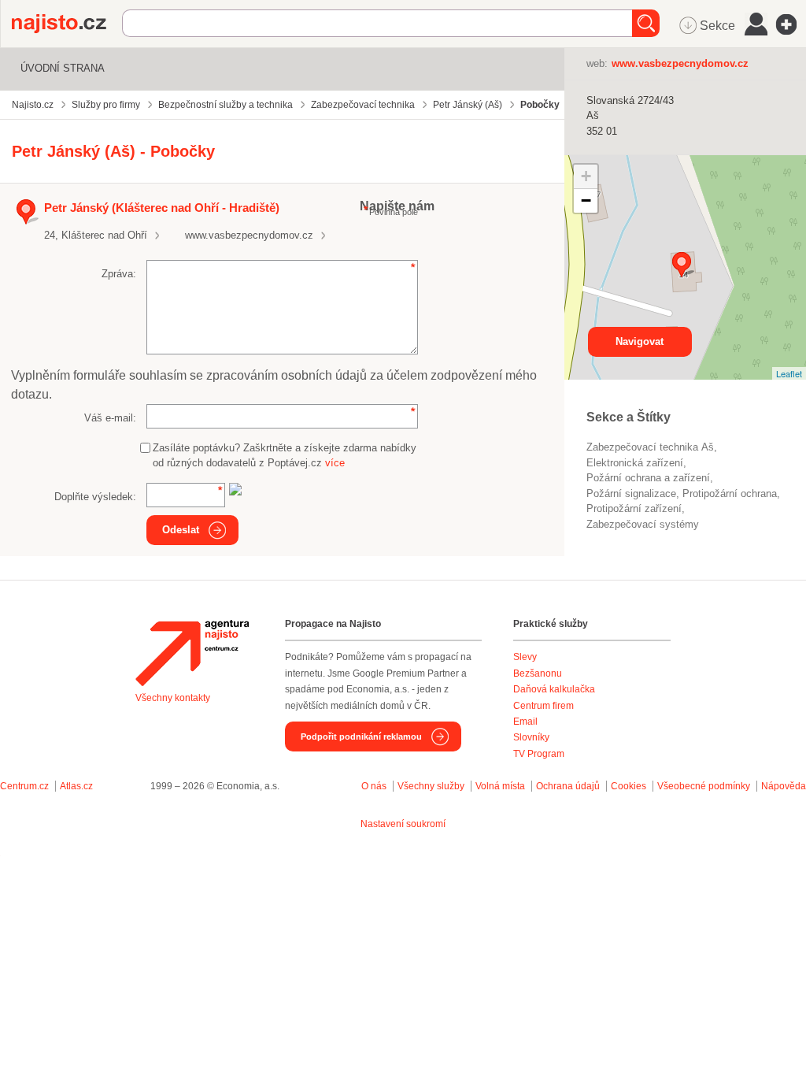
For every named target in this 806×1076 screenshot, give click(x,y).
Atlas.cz (76, 786)
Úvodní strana (62, 68)
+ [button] (586, 176)
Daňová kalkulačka (554, 689)
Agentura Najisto (192, 653)
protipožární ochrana (729, 493)
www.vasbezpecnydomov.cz (249, 235)
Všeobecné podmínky (703, 786)
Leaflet (789, 373)
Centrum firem (543, 705)
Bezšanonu (537, 673)
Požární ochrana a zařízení (648, 478)
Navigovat (640, 341)
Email (525, 721)
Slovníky (531, 737)
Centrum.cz (24, 786)
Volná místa (500, 786)
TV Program (538, 753)
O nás (373, 786)
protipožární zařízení (634, 508)
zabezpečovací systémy (642, 524)
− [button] (586, 200)
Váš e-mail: (110, 418)
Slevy (525, 656)
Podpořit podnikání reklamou (361, 736)
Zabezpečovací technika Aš (650, 447)
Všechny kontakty (172, 697)
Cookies (628, 786)
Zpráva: (119, 274)
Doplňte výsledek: (95, 497)
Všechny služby (432, 786)
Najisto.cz (67, 23)
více (335, 463)
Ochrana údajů (568, 786)
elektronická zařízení (634, 463)
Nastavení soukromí (403, 823)
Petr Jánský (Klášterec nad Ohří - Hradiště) (161, 207)
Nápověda (783, 786)
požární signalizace (631, 493)
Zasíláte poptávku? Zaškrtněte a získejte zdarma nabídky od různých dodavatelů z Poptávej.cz (284, 455)
